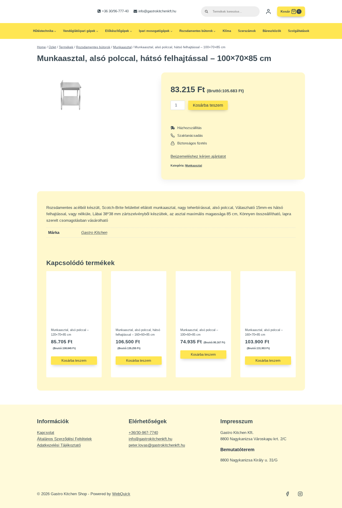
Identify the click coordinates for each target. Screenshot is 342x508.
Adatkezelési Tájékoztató (59, 445)
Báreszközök (272, 31)
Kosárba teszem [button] (74, 360)
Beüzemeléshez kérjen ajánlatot (198, 156)
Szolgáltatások (298, 31)
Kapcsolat (45, 432)
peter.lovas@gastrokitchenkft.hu (157, 445)
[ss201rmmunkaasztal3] (70, 94)
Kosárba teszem (208, 105)
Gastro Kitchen (94, 232)
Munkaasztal (193, 165)
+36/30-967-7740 (143, 432)
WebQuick (121, 494)
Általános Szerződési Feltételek (64, 439)
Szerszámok (247, 31)
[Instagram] (300, 494)
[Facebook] (287, 494)
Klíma (227, 31)
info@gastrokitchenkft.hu (150, 439)
